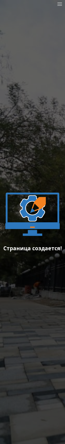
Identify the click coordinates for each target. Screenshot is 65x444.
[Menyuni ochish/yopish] (60, 4)
